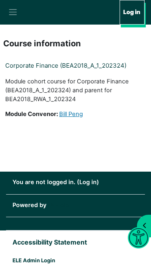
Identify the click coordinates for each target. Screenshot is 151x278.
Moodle (58, 205)
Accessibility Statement (49, 242)
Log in (131, 12)
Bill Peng (71, 114)
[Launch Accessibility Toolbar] (139, 238)
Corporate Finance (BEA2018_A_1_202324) (65, 65)
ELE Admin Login (33, 260)
